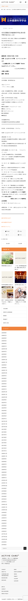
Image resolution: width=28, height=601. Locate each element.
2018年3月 (4, 528)
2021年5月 (4, 440)
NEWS (15, 569)
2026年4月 (4, 343)
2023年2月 (4, 386)
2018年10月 (4, 509)
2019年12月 (4, 480)
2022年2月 (4, 416)
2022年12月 (4, 391)
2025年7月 (4, 351)
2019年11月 (4, 483)
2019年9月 (4, 488)
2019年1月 (4, 501)
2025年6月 (4, 354)
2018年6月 (4, 520)
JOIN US (3, 586)
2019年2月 (4, 499)
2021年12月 (4, 421)
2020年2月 (4, 475)
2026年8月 (4, 332)
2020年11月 (4, 456)
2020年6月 (4, 467)
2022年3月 (4, 413)
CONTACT (4, 589)
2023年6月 (4, 378)
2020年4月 (4, 472)
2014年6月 (4, 544)
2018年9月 (4, 512)
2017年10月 (4, 536)
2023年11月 (4, 370)
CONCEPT (4, 569)
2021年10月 (4, 426)
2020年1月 (4, 477)
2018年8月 (4, 515)
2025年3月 (4, 357)
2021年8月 (4, 432)
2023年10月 (4, 373)
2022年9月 (4, 399)
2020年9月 (4, 458)
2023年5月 (4, 381)
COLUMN (5, 308)
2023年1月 (4, 389)
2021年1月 (4, 450)
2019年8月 (4, 491)
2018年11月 (4, 507)
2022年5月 (4, 408)
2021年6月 (4, 437)
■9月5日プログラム (6, 226)
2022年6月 (4, 405)
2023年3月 (4, 383)
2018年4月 (4, 526)
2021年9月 (4, 429)
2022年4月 (4, 410)
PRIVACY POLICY (5, 593)
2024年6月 (4, 365)
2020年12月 (4, 453)
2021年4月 (4, 442)
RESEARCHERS (4, 577)
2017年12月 (4, 534)
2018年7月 (4, 518)
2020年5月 (4, 469)
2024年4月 (4, 367)
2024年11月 (4, 362)
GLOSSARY (16, 581)
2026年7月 (4, 335)
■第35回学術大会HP (6, 218)
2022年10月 (4, 397)
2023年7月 (4, 375)
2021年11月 (4, 424)
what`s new (11, 28)
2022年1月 (4, 418)
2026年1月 (4, 346)
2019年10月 (4, 485)
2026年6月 (4, 338)
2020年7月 (4, 464)
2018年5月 (4, 523)
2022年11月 (4, 394)
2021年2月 (4, 448)
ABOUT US (4, 571)
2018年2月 (4, 531)
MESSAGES (4, 580)
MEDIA (4, 315)
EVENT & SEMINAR (7, 312)
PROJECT (5, 319)
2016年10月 (4, 539)
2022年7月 (4, 402)
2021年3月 (4, 445)
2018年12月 (4, 504)
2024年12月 (4, 359)
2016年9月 (4, 542)
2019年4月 (4, 496)
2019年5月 (4, 493)
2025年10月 (4, 349)
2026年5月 (4, 340)
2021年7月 (4, 434)
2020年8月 (4, 461)
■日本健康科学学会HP (6, 222)
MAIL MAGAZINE (5, 591)
